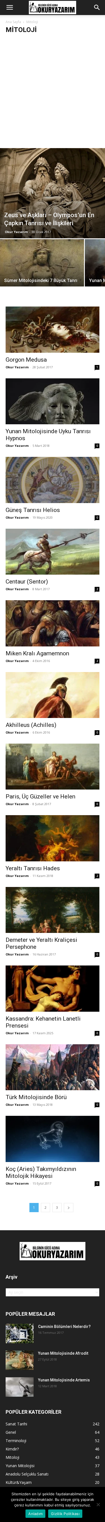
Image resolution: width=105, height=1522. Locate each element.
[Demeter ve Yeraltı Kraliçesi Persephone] (52, 910)
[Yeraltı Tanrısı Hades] (52, 838)
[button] (9, 7)
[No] (98, 1504)
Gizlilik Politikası (65, 1513)
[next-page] (68, 1207)
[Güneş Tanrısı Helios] (52, 480)
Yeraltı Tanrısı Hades (33, 868)
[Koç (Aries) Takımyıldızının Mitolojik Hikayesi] (52, 1139)
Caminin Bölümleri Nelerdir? (64, 1326)
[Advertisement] (52, 93)
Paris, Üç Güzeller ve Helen (40, 796)
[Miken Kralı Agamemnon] (52, 623)
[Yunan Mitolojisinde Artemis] (20, 1387)
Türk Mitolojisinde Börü (36, 1097)
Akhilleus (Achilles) (31, 725)
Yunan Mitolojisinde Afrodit (63, 1353)
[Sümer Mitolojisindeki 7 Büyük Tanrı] (42, 270)
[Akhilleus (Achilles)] (52, 695)
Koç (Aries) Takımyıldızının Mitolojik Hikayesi (41, 1172)
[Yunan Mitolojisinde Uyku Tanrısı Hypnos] (52, 401)
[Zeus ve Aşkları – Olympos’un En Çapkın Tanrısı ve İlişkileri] (52, 193)
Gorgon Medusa (26, 359)
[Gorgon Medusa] (52, 329)
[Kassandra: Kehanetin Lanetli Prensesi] (52, 988)
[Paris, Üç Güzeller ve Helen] (52, 767)
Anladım (35, 1513)
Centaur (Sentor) (27, 581)
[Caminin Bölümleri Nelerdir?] (20, 1333)
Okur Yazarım (16, 232)
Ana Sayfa (13, 21)
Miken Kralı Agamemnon (37, 653)
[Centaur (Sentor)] (52, 552)
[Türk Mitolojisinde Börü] (52, 1067)
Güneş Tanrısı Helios (33, 510)
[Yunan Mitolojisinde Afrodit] (20, 1360)
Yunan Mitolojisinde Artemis (64, 1380)
